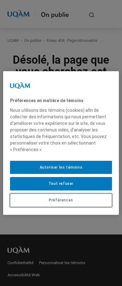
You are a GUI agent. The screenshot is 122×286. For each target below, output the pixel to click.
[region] (61, 143)
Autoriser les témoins (61, 167)
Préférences (61, 200)
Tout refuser (61, 183)
